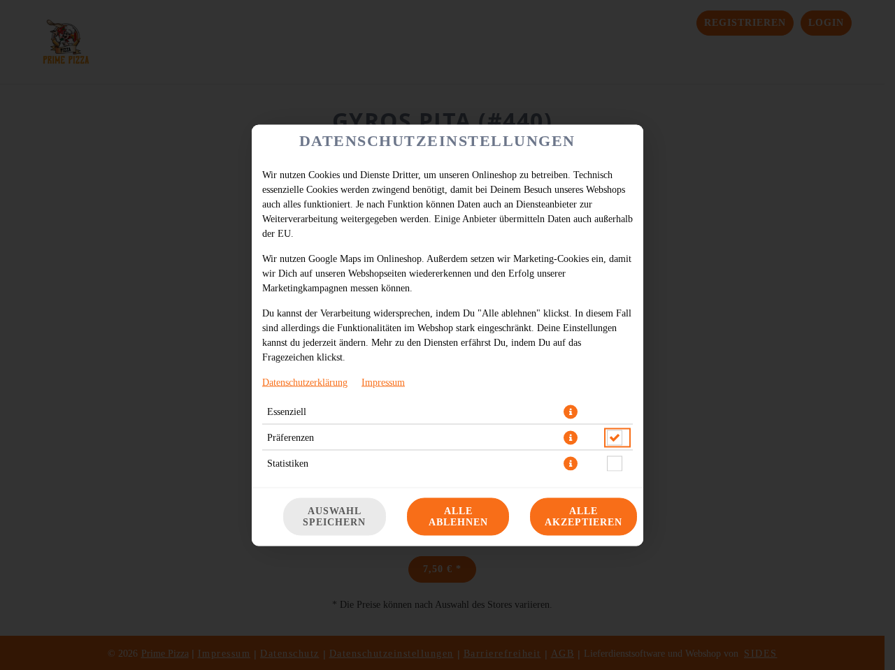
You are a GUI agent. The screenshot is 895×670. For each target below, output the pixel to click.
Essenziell (286, 411)
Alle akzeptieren (583, 516)
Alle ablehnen (458, 516)
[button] (571, 411)
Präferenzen (290, 437)
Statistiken (287, 463)
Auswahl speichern (334, 516)
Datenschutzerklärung (305, 382)
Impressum (383, 382)
